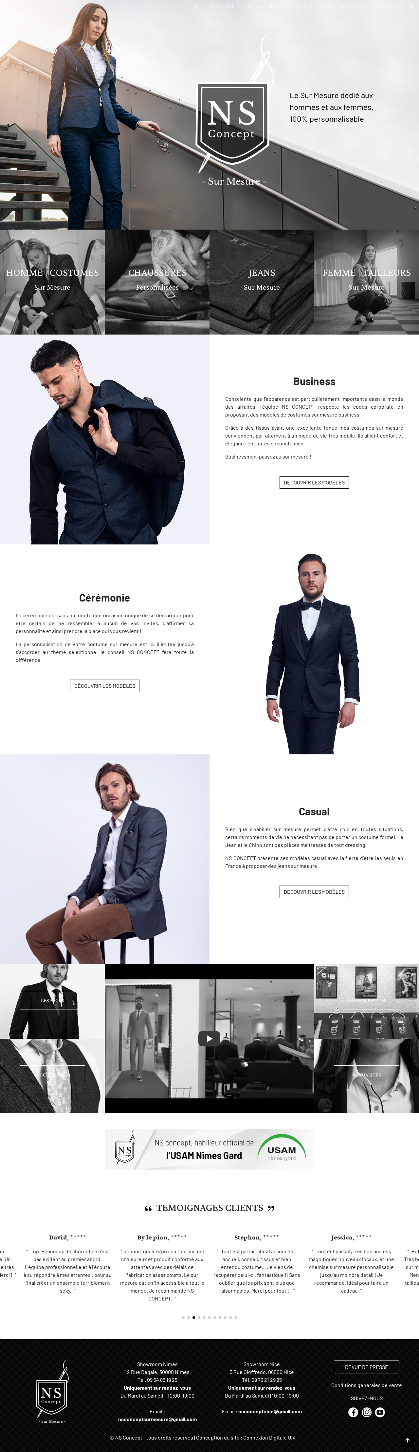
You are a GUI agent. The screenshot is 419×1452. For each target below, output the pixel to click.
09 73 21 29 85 (266, 1380)
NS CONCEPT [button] (223, 6)
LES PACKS (52, 1000)
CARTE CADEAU (315, 6)
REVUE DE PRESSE (366, 1367)
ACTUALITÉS (367, 1074)
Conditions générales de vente (366, 1385)
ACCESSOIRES (52, 1074)
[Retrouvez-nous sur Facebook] (353, 1412)
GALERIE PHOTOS (267, 6)
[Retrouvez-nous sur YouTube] (380, 1412)
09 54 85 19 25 (162, 1380)
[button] (411, 6)
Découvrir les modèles (314, 482)
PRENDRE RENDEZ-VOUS (371, 6)
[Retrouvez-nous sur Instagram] (367, 1412)
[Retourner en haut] (407, 1440)
